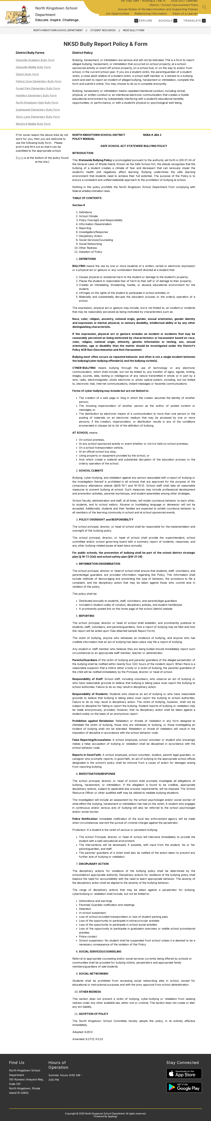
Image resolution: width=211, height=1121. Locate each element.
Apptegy (112, 1116)
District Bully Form (27, 74)
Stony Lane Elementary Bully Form (38, 116)
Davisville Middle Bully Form (33, 67)
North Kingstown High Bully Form (37, 102)
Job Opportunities (117, 13)
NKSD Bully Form (133, 30)
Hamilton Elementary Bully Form (36, 95)
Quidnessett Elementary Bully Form (38, 109)
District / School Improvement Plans (174, 5)
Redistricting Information (151, 13)
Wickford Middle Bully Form (33, 123)
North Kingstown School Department (58, 30)
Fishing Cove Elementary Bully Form (38, 81)
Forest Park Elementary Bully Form (38, 88)
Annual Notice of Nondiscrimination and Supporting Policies (158, 9)
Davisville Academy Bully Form (35, 60)
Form (20, 157)
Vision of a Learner (185, 13)
